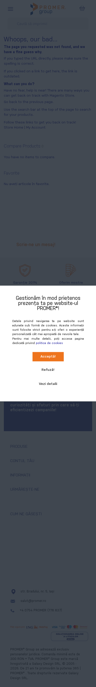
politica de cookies (49, 342)
